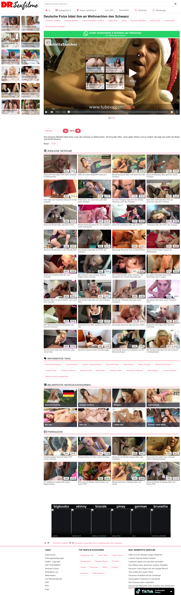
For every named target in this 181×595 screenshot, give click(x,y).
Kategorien (63, 10)
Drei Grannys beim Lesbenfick (141, 582)
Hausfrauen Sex (87, 555)
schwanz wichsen (68, 370)
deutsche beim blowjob (55, 26)
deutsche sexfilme (53, 20)
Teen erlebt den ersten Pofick (141, 572)
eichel (124, 20)
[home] (45, 543)
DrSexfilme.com (51, 572)
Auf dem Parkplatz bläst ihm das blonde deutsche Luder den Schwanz (127, 201)
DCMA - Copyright (52, 562)
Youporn (114, 567)
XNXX (104, 567)
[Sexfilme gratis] (20, 10)
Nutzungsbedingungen (54, 558)
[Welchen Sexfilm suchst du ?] (175, 3)
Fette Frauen (117, 555)
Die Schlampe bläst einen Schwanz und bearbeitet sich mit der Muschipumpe (127, 276)
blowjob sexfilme (71, 20)
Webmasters (50, 575)
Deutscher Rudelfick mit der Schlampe (145, 575)
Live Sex (109, 10)
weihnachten (169, 20)
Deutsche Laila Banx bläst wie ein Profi (127, 225)
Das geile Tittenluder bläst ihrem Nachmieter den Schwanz (159, 276)
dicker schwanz (144, 364)
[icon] (47, 10)
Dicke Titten (103, 555)
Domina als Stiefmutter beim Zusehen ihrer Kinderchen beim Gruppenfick (152, 587)
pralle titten (113, 20)
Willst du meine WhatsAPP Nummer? (92, 175)
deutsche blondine (138, 20)
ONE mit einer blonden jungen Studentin (145, 555)
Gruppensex (85, 561)
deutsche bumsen (162, 364)
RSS (47, 582)
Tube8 (83, 567)
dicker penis (155, 20)
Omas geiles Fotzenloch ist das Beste (144, 579)
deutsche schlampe (135, 370)
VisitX (53, 144)
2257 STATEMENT (53, 565)
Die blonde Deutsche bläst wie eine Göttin (128, 325)
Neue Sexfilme (86, 10)
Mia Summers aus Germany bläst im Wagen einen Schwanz (92, 276)
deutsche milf (85, 370)
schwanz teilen (116, 370)
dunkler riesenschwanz (91, 364)
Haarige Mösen (101, 561)
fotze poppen (152, 370)
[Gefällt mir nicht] (78, 131)
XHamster (94, 567)
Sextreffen (124, 10)
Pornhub (115, 561)
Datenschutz (50, 555)
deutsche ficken (112, 364)
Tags (47, 589)
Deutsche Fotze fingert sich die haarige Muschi (148, 568)
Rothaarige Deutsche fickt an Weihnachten (128, 250)
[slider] (118, 112)
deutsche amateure (53, 364)
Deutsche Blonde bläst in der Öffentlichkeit (60, 250)
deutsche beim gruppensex (56, 376)
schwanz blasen (169, 370)
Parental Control (52, 568)
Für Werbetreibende (53, 579)
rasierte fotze (50, 370)
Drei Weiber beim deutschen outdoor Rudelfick (148, 565)
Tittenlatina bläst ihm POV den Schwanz (162, 225)
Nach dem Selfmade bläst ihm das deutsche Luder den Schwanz (160, 201)
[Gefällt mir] (66, 131)
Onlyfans (142, 10)
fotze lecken (128, 364)
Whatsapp (160, 10)
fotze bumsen (72, 364)
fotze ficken (100, 370)
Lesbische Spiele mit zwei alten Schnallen (146, 562)
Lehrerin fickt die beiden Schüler (142, 558)
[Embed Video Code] (58, 131)
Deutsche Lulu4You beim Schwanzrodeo (93, 350)
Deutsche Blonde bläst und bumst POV (59, 225)
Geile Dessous (98, 573)
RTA (47, 586)
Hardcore (84, 573)
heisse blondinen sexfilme (93, 20)
